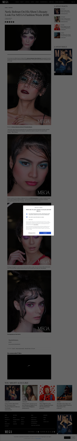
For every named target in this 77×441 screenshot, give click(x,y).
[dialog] (38, 220)
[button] (38, 220)
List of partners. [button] (36, 224)
